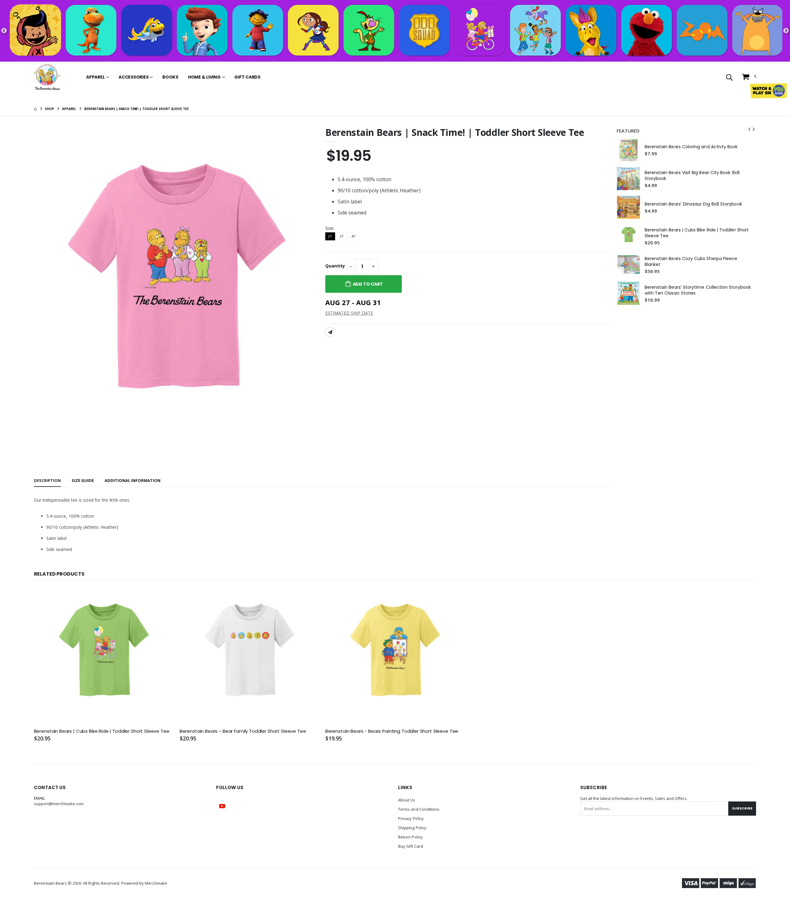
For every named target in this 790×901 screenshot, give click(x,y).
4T (353, 236)
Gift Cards (247, 77)
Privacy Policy (411, 818)
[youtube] (222, 806)
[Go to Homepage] (47, 77)
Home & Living (204, 77)
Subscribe (742, 808)
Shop (49, 109)
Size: (329, 228)
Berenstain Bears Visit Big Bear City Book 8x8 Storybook (692, 175)
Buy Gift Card (410, 846)
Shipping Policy (412, 827)
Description (47, 480)
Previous (4, 31)
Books (170, 77)
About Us (406, 800)
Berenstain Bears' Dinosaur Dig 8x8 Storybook (693, 204)
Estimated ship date (349, 313)
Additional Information (132, 480)
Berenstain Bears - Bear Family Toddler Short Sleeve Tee (243, 731)
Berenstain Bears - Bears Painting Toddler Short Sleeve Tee (391, 731)
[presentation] (749, 129)
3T (342, 236)
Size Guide (83, 480)
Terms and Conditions (418, 809)
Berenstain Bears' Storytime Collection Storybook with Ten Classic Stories (698, 290)
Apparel (95, 77)
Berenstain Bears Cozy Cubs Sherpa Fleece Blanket (691, 261)
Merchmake (156, 883)
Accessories (133, 77)
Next (786, 31)
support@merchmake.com (59, 803)
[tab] (47, 481)
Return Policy (410, 837)
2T (330, 236)
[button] (729, 78)
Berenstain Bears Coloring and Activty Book (691, 147)
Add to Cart (368, 284)
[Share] (330, 332)
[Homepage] (35, 109)
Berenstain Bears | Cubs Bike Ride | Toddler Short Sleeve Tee (697, 233)
